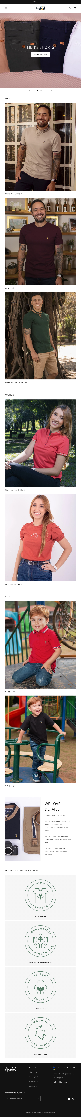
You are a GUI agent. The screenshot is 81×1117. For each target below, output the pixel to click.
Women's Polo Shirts (14, 490)
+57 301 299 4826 (58, 1078)
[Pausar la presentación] (51, 90)
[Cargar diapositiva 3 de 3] (41, 90)
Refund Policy (33, 1086)
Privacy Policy (33, 1081)
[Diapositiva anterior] (29, 90)
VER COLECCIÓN (40, 54)
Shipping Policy (34, 1077)
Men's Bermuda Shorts (14, 382)
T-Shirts (8, 786)
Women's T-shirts (12, 584)
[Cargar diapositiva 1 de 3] (34, 90)
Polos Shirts (10, 692)
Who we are (33, 1072)
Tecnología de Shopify (49, 1112)
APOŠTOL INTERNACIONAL (36, 1112)
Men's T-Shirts (11, 288)
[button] (6, 8)
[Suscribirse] (38, 1098)
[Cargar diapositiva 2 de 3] (37, 90)
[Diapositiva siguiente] (46, 90)
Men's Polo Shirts (12, 194)
